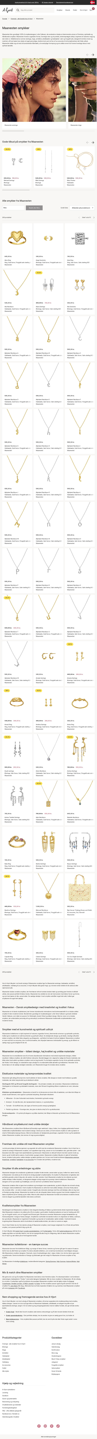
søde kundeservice (66, 1231)
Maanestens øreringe (72, 1157)
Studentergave (56, 1356)
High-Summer (61, 1261)
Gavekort (5, 1396)
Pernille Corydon (16, 1283)
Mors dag (55, 1353)
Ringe (4, 1350)
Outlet (4, 1368)
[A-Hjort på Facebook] (39, 1426)
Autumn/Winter (71, 1261)
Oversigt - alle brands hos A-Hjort (21, 19)
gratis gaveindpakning (32, 1231)
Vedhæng (5, 1362)
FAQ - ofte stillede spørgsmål (11, 1411)
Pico (22, 1286)
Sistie (38, 1283)
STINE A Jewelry (28, 1283)
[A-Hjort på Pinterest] (51, 1426)
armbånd (13, 1160)
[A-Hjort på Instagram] (45, 1426)
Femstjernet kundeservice (64, 2)
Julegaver (55, 1362)
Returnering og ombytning (10, 1402)
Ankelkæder (6, 1359)
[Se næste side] (94, 217)
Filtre (5, 208)
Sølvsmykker (56, 1368)
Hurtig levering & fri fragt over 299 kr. (27, 2)
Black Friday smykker (58, 1359)
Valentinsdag (56, 1347)
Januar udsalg (56, 1344)
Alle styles (5, 1371)
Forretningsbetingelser (9, 1408)
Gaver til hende (56, 1371)
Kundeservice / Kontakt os (10, 1414)
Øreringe (5, 1347)
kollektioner (24, 1261)
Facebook (21, 1288)
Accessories (6, 1365)
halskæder (20, 1160)
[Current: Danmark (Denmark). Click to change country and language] (92, 2)
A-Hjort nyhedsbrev (8, 1389)
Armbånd (5, 1353)
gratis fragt (19, 1231)
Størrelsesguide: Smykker (10, 1417)
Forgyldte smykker (58, 1365)
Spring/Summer (51, 1261)
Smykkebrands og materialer (11, 1405)
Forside (4, 19)
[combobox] (37, 10)
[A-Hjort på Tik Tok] (58, 1426)
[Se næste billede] (93, 55)
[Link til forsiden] (7, 10)
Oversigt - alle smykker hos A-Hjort (13, 1344)
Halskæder (5, 1356)
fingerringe (5, 1160)
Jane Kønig (14, 1286)
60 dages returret (47, 2)
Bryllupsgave (56, 1374)
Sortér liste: (64, 208)
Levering (5, 1392)
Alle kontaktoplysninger (48, 1437)
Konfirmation (56, 1350)
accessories (30, 1160)
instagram (11, 1288)
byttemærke (48, 1231)
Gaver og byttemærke (9, 1399)
